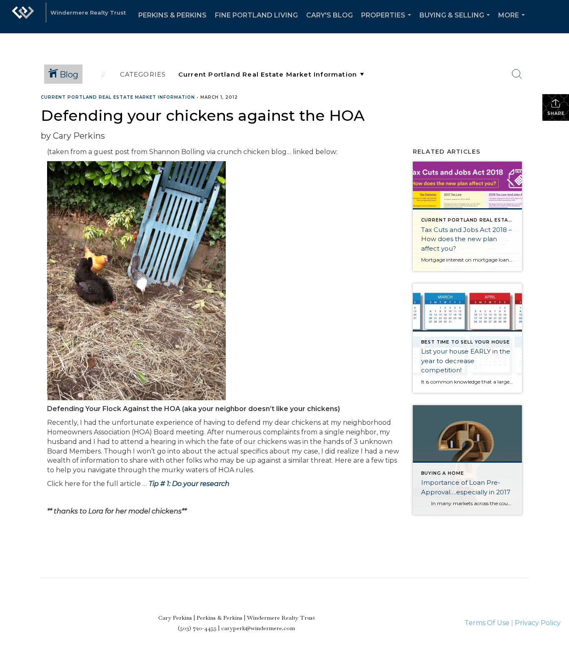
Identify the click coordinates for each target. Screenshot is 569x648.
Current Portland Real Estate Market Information (118, 97)
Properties (387, 22)
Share (555, 113)
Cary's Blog (329, 15)
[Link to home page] (23, 16)
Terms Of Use (486, 623)
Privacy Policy (538, 623)
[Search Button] (517, 74)
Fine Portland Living (256, 15)
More (513, 22)
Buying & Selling (456, 22)
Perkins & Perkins (172, 15)
